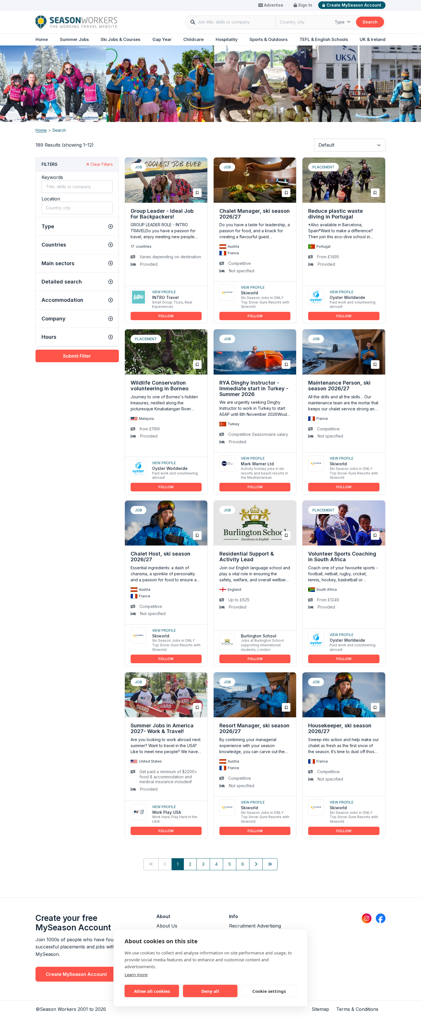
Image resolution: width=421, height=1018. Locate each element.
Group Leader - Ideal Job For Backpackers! (162, 214)
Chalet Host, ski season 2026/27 (160, 556)
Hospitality (227, 39)
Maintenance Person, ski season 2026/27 (339, 385)
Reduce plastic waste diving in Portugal (335, 214)
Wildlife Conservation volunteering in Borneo (159, 385)
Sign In (304, 5)
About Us (166, 926)
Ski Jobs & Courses (120, 39)
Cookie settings (269, 991)
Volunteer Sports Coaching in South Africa (342, 556)
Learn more (136, 974)
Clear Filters (101, 164)
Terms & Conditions (357, 1009)
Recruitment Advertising (255, 926)
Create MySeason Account (353, 5)
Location (51, 199)
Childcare (193, 39)
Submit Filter (77, 356)
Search (370, 21)
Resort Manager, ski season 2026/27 (254, 728)
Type (340, 22)
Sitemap (320, 1009)
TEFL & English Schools (324, 39)
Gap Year (162, 39)
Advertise (273, 5)
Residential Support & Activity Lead (246, 556)
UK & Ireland (372, 39)
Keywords (52, 177)
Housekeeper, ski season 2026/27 (339, 728)
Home (42, 39)
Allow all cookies (152, 991)
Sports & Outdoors (268, 39)
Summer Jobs (74, 39)
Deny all (210, 991)
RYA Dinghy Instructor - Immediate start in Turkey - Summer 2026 (253, 388)
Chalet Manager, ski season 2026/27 (254, 214)
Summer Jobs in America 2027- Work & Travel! (162, 728)
